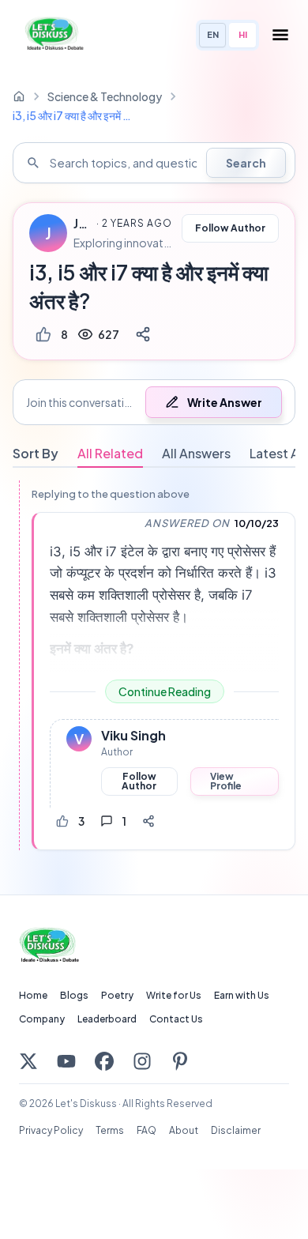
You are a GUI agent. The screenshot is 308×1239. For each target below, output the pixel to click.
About (183, 1130)
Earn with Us (241, 995)
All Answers (196, 453)
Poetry (117, 995)
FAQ (146, 1130)
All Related (110, 453)
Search (246, 163)
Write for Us (173, 995)
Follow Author (230, 228)
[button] (154, 402)
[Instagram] (142, 1061)
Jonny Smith (82, 224)
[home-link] (19, 96)
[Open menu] (280, 35)
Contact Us (176, 1019)
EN (213, 34)
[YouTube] (66, 1061)
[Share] (143, 334)
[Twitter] (28, 1061)
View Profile (226, 781)
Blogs (74, 995)
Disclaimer (236, 1130)
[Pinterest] (180, 1061)
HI (243, 34)
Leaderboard (107, 1019)
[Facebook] (104, 1061)
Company (42, 1019)
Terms (110, 1130)
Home (33, 995)
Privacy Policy (51, 1130)
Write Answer (224, 402)
